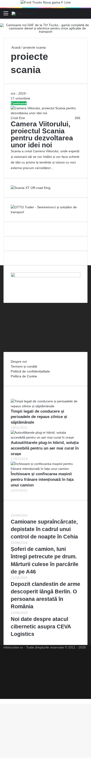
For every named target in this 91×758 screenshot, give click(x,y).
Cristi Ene (18, 118)
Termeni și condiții (24, 366)
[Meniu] (6, 15)
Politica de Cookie (24, 376)
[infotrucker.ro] (23, 13)
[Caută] (85, 15)
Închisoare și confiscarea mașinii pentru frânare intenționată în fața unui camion (42, 479)
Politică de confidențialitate (30, 371)
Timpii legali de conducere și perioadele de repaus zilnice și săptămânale (39, 417)
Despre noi (19, 361)
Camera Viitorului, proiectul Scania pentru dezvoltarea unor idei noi (42, 134)
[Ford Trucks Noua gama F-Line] (46, 3)
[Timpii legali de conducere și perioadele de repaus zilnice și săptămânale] (45, 406)
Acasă (16, 47)
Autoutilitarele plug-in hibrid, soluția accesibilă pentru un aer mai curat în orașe (45, 448)
